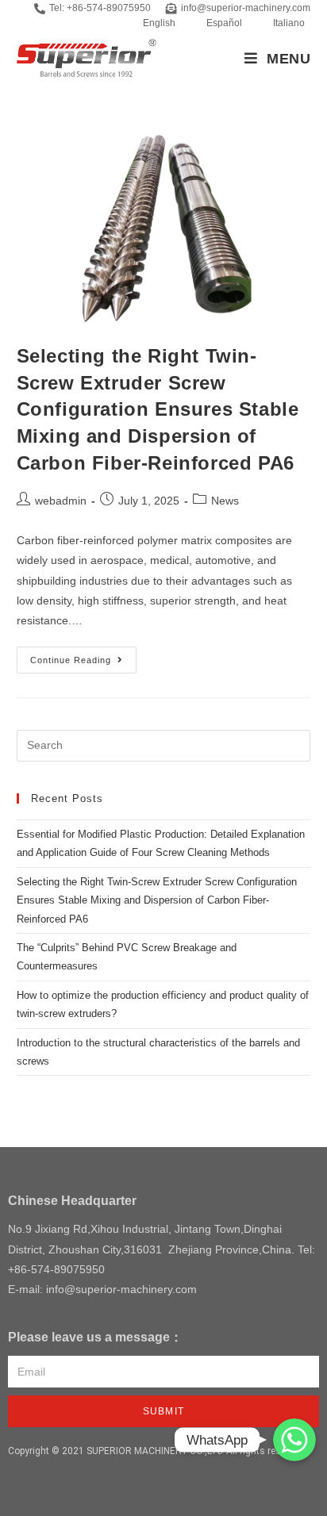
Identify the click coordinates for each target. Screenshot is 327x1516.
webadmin (61, 500)
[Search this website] (164, 745)
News (225, 500)
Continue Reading (83, 656)
